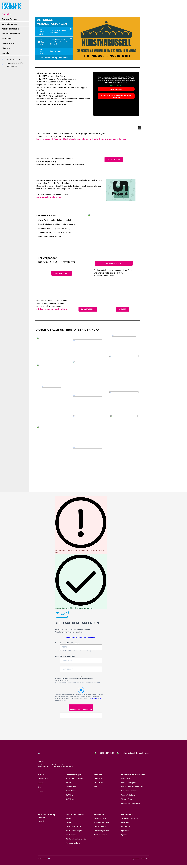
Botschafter (125, 822)
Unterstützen (8, 43)
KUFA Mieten (70, 799)
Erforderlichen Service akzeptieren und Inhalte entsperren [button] (116, 96)
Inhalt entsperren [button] (116, 89)
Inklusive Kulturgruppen (102, 822)
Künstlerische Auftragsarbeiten (76, 839)
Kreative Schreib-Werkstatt (130, 803)
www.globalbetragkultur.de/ (49, 197)
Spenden (41, 783)
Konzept (41, 821)
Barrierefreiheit (43, 779)
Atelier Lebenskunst (11, 34)
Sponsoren (125, 831)
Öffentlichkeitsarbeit (100, 835)
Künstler (68, 822)
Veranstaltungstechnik (101, 831)
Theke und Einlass (100, 826)
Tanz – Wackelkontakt (128, 795)
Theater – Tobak (126, 799)
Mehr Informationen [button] (116, 85)
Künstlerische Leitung (73, 826)
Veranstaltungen (9, 24)
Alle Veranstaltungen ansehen (54, 58)
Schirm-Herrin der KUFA (129, 818)
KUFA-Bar (69, 795)
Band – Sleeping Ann (128, 783)
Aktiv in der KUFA (100, 818)
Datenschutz (145, 859)
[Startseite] (11, 5)
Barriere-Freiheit (9, 19)
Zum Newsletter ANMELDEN (81, 710)
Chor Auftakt (125, 778)
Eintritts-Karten (71, 787)
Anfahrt (68, 783)
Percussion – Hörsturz (129, 791)
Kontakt (5, 53)
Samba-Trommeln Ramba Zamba (132, 787)
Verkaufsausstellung (73, 843)
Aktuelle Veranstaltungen (74, 778)
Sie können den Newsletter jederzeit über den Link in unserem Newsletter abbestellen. (77, 682)
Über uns (6, 48)
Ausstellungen (71, 835)
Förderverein (125, 826)
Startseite (6, 14)
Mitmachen (7, 38)
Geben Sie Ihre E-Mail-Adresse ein (67, 643)
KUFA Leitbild (98, 778)
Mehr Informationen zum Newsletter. (81, 637)
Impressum (135, 859)
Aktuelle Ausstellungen (74, 831)
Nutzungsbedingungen (94, 698)
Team (95, 787)
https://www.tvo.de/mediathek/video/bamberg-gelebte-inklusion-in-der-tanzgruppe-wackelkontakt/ (81, 139)
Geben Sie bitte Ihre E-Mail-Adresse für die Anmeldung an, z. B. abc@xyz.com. (75, 651)
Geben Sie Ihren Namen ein (65, 656)
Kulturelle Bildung (10, 29)
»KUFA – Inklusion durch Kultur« (51, 309)
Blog (39, 787)
